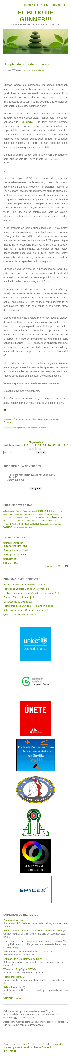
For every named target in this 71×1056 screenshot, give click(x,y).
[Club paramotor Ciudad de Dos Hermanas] (35, 802)
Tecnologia (44, 524)
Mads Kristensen (14, 543)
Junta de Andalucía (38, 517)
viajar (16, 527)
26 (49, 445)
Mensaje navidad (10, 521)
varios (45, 419)
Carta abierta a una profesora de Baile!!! (23, 959)
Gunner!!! (46, 1047)
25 (44, 445)
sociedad (24, 523)
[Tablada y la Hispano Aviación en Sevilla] (35, 770)
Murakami (22, 521)
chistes (6, 514)
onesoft (19, 1047)
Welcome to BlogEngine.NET (18, 969)
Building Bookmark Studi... (16, 550)
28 (58, 445)
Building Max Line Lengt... (16, 546)
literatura (57, 517)
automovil (33, 511)
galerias (56, 514)
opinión (38, 521)
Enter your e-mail (16, 480)
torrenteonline (55, 524)
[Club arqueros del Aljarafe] (35, 835)
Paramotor (18, 419)
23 (34, 445)
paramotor (54, 419)
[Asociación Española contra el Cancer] (35, 698)
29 (63, 445)
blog (40, 419)
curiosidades (29, 514)
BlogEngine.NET (24, 1044)
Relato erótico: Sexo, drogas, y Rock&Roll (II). (26, 951)
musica (30, 520)
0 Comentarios (38, 70)
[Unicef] (35, 660)
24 (39, 445)
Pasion (25, 511)
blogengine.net (59, 511)
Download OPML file (54, 566)
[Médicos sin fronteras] (35, 735)
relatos (7, 523)
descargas (39, 514)
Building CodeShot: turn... (16, 554)
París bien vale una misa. (16, 920)
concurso (19, 514)
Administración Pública (12, 511)
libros (49, 517)
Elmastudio (57, 1044)
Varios (28, 419)
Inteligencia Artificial (21, 517)
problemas (57, 521)
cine (12, 514)
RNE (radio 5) (27, 121)
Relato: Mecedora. (12, 977)
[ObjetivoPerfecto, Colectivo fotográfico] (35, 872)
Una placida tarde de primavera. (26, 64)
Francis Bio (12, 563)
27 (54, 445)
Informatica (7, 517)
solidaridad (34, 524)
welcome (28, 527)
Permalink (8, 422)
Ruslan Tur (11, 559)
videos (21, 527)
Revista (15, 524)
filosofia (48, 514)
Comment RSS (11, 998)
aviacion (42, 511)
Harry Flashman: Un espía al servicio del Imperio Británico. (32, 930)
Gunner (27, 70)
